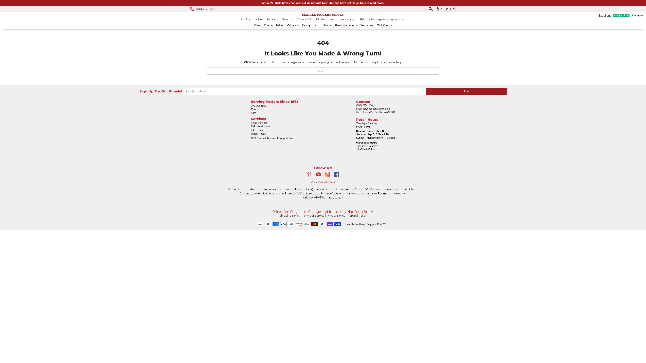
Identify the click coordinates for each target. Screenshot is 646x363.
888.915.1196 (205, 9)
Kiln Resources (324, 19)
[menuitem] (431, 9)
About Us (287, 19)
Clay (253, 109)
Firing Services (259, 122)
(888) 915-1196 (364, 105)
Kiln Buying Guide (251, 19)
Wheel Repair (258, 133)
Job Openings (258, 105)
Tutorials (272, 19)
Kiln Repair (257, 130)
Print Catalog (346, 19)
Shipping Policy (289, 215)
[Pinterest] (309, 174)
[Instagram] (327, 174)
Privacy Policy (336, 215)
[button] (442, 9)
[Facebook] (336, 174)
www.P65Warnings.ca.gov (326, 197)
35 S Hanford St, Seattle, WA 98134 (375, 112)
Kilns (253, 112)
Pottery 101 (304, 19)
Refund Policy (357, 215)
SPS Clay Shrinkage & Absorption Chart (382, 19)
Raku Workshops (260, 126)
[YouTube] (318, 174)
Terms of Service (313, 215)
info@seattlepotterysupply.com (373, 108)
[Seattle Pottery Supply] (323, 15)
